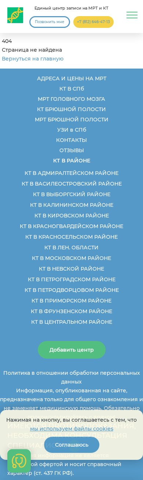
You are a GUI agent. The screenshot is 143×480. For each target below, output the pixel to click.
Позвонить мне (49, 21)
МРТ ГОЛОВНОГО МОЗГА (71, 99)
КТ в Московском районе (71, 258)
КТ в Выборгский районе (71, 194)
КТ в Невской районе (71, 268)
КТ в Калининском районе (71, 205)
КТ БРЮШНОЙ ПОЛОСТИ (71, 109)
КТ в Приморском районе (71, 300)
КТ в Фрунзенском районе (71, 311)
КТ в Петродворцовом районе (72, 290)
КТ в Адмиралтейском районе (71, 173)
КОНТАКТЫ (71, 140)
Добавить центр (72, 350)
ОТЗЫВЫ (71, 150)
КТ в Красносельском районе (71, 237)
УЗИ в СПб (71, 130)
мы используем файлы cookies (71, 428)
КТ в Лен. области (71, 247)
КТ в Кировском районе (71, 215)
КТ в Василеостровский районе (72, 183)
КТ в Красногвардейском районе (71, 226)
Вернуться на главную (32, 58)
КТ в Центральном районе (71, 322)
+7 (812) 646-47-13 (93, 21)
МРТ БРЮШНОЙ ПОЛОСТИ (72, 119)
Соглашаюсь (71, 444)
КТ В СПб (71, 88)
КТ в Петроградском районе (71, 279)
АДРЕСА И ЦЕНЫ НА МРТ (71, 78)
